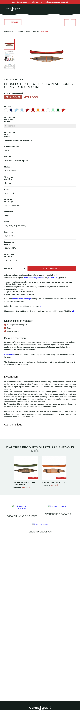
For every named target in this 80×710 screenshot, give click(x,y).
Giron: (6, 189)
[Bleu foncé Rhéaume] (11, 110)
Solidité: (7, 157)
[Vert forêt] (58, 110)
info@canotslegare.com (34, 278)
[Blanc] (6, 110)
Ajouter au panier (51, 268)
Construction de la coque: (9, 134)
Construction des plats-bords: (9, 119)
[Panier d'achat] (69, 9)
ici (40, 306)
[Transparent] (48, 110)
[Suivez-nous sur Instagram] (55, 9)
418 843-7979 (53, 278)
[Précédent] (66, 22)
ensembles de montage (21, 299)
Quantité (8, 268)
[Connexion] (63, 9)
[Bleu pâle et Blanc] (16, 110)
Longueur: (8, 232)
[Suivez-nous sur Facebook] (53, 9)
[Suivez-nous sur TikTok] (58, 9)
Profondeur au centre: (9, 255)
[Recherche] (66, 9)
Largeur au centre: (9, 243)
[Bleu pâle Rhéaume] (22, 110)
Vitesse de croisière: (8, 178)
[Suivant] (73, 22)
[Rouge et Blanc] (63, 110)
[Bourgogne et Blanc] (27, 110)
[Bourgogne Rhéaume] (33, 110)
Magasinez (9, 31)
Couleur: (7, 106)
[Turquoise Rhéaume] (53, 110)
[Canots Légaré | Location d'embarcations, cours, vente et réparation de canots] (12, 9)
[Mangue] (38, 110)
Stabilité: (8, 167)
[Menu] (75, 9)
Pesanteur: (8, 212)
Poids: (6, 222)
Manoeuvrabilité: (9, 147)
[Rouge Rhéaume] (43, 110)
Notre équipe (9, 354)
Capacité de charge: (8, 200)
